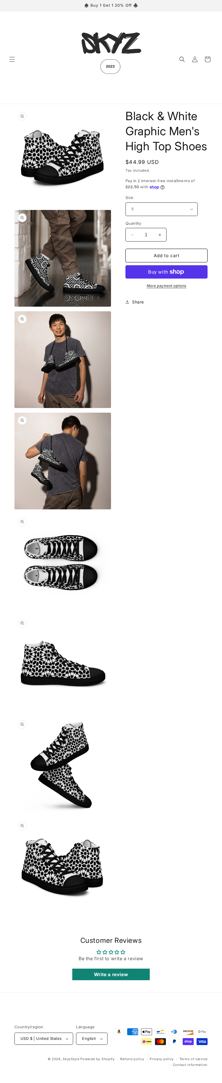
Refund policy (132, 1059)
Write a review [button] (111, 974)
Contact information (190, 1065)
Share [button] (138, 301)
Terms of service (194, 1059)
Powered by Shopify (97, 1059)
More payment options (166, 285)
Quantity (133, 223)
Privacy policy (162, 1059)
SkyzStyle (71, 1059)
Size (129, 197)
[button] (12, 59)
